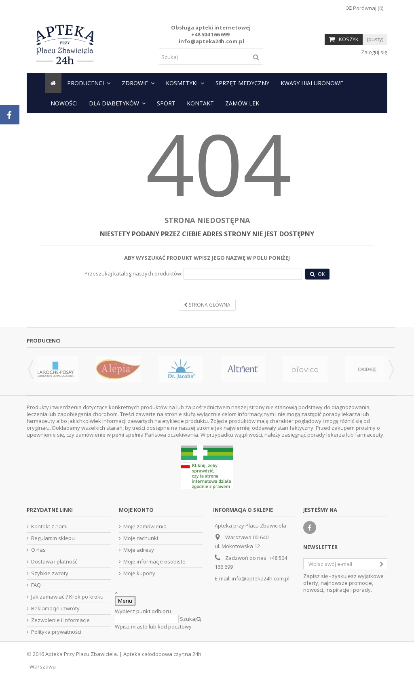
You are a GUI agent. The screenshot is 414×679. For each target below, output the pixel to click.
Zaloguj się (373, 52)
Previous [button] (30, 369)
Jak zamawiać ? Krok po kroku (67, 596)
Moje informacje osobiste (154, 561)
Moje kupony (139, 573)
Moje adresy (138, 550)
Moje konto (136, 509)
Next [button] (391, 369)
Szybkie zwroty (49, 573)
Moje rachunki (140, 538)
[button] (88, 83)
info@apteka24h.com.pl (260, 578)
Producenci (44, 340)
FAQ (36, 585)
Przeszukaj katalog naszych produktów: (133, 273)
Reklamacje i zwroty (55, 608)
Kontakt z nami (49, 526)
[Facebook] (309, 527)
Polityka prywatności (56, 632)
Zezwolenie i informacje (60, 620)
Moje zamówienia (145, 526)
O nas (38, 550)
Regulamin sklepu (53, 538)
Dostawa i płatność (54, 561)
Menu (125, 600)
